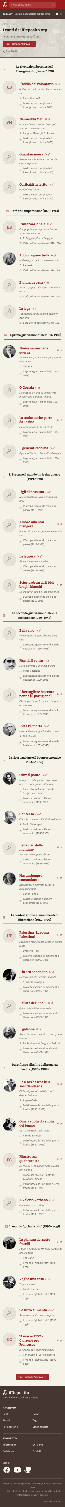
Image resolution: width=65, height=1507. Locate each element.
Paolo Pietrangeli (32, 824)
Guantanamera (31, 154)
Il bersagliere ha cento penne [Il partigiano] (36, 694)
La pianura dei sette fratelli (34, 1242)
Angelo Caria (30, 1100)
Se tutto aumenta (33, 1310)
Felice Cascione (31, 671)
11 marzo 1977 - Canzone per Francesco (31, 1340)
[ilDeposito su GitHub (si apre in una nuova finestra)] (28, 1470)
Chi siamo (38, 1445)
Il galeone (27, 1029)
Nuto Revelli (29, 736)
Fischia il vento (31, 661)
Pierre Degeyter (45, 238)
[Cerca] (53, 4)
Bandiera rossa (31, 282)
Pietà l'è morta (30, 726)
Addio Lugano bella (34, 255)
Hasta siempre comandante (30, 878)
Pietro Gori (29, 265)
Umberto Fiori (31, 951)
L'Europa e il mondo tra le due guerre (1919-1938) (34, 477)
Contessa (26, 814)
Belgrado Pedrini (50, 1043)
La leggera (27, 556)
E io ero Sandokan (33, 972)
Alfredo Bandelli (32, 1135)
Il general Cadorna (33, 448)
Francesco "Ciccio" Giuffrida (38, 1175)
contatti (44, 1495)
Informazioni (10, 1445)
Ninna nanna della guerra (33, 350)
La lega (24, 309)
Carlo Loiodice (47, 1355)
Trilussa (27, 366)
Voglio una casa (31, 1279)
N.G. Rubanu (48, 133)
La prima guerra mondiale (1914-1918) (34, 335)
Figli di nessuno (31, 492)
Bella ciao (26, 630)
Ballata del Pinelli (32, 1003)
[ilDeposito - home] (5, 4)
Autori (6, 1420)
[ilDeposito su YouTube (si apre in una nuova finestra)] (17, 1470)
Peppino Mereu (31, 133)
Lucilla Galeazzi (31, 1289)
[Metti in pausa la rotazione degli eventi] (57, 14)
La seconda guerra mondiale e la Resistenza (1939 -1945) (34, 615)
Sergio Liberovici (32, 793)
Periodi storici (10, 1427)
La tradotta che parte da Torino (35, 420)
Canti (5, 1414)
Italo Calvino (30, 789)
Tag (34, 1420)
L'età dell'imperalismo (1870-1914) (34, 211)
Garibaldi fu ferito (33, 184)
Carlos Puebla (30, 894)
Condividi (11, 51)
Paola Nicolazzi (31, 1043)
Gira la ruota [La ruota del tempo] (36, 1123)
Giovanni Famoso (32, 1179)
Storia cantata (40, 1427)
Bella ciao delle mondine (31, 847)
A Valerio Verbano (33, 1200)
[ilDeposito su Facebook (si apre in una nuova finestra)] (7, 1470)
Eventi (35, 1414)
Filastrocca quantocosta (29, 1159)
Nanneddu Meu (31, 119)
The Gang (28, 1258)
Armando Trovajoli (33, 982)
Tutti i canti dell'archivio (17, 44)
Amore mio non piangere (31, 524)
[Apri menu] (60, 4)
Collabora (8, 1451)
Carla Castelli (30, 1355)
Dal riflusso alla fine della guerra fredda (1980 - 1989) (35, 1067)
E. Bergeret (29, 238)
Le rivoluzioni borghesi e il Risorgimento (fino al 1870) (35, 69)
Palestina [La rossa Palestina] (34, 935)
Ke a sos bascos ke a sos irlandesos (34, 1084)
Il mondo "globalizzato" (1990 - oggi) (34, 1226)
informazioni (23, 1495)
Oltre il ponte (29, 775)
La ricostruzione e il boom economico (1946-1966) (35, 760)
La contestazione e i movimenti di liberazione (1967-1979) (34, 917)
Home (5, 24)
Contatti (37, 1451)
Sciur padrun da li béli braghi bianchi (36, 584)
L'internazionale (32, 224)
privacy (34, 1495)
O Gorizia (26, 388)
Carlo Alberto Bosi (33, 98)
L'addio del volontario (36, 84)
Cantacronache (46, 789)
